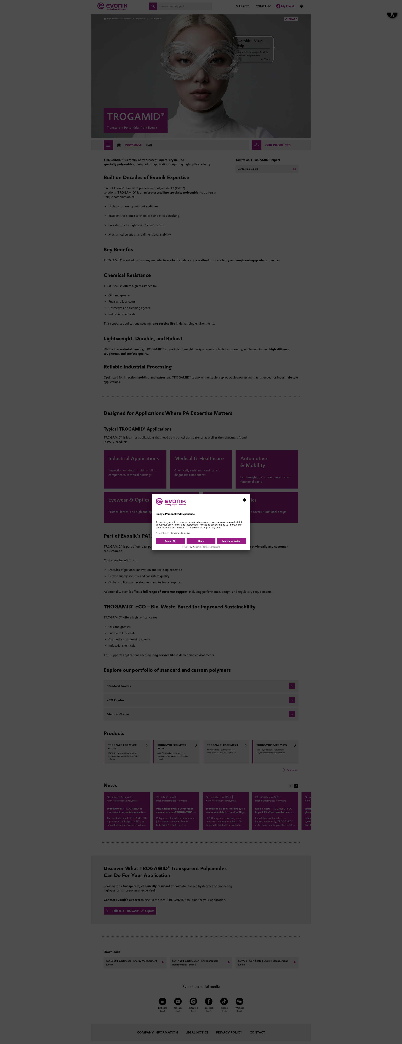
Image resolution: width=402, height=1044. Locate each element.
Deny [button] (201, 541)
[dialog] (201, 522)
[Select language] (244, 500)
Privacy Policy (162, 533)
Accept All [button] (170, 541)
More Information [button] (231, 541)
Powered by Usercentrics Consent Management (201, 547)
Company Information (180, 533)
